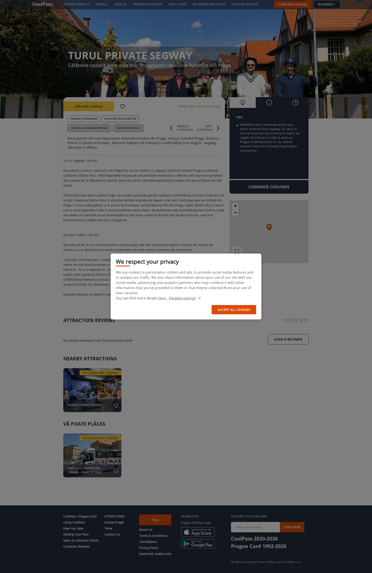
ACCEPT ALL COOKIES (234, 310)
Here (162, 298)
